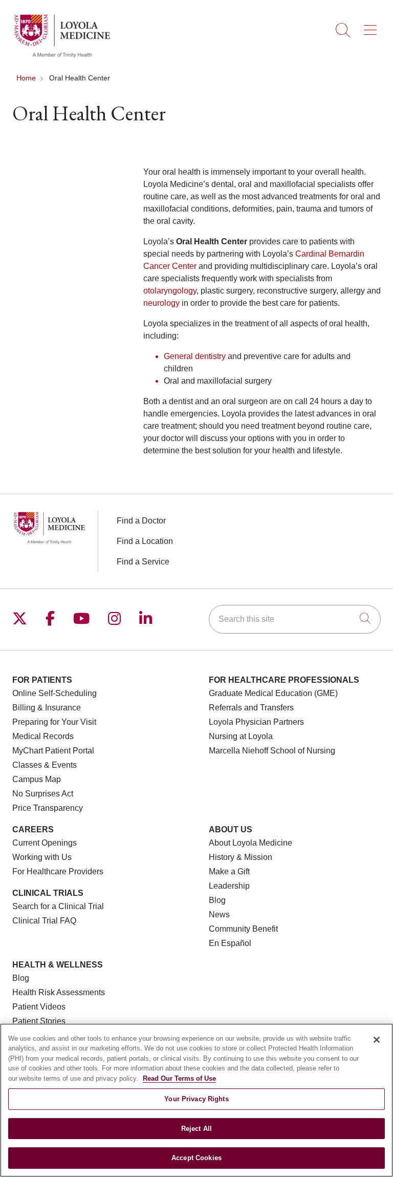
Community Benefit (243, 928)
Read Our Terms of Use (179, 1078)
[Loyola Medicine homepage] (62, 56)
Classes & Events (44, 765)
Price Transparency (47, 808)
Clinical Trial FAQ (44, 920)
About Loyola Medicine (250, 842)
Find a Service (143, 561)
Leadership (229, 885)
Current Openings (44, 842)
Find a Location (145, 541)
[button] (372, 26)
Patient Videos (39, 1006)
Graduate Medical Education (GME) (273, 693)
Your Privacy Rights (196, 1099)
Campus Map (36, 779)
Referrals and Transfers (251, 707)
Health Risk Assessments (58, 992)
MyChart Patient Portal (53, 750)
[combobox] (295, 619)
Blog (217, 900)
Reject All (196, 1128)
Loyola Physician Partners (256, 722)
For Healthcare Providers (57, 871)
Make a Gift (229, 871)
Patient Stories (39, 1021)
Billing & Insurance (46, 707)
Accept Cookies (196, 1158)
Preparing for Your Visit (54, 722)
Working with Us (42, 857)
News (219, 914)
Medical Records (43, 736)
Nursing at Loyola (241, 736)
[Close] (376, 1039)
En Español (230, 943)
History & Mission (240, 857)
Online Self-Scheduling (54, 693)
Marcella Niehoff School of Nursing (272, 750)
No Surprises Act (42, 793)
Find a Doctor (141, 520)
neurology (161, 303)
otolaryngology (169, 290)
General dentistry (195, 356)
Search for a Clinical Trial (58, 906)
